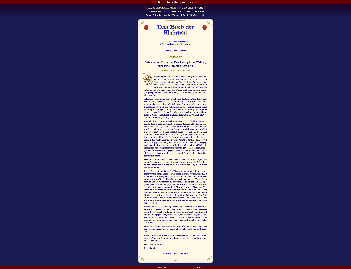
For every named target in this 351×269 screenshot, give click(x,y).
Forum (175, 15)
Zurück (167, 50)
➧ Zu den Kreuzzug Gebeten (175, 41)
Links (202, 15)
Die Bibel (199, 11)
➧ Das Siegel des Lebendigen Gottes (175, 44)
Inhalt (175, 50)
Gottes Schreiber (154, 15)
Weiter (184, 50)
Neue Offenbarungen (179, 11)
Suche (167, 15)
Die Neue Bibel (155, 11)
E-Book (185, 15)
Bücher (194, 15)
